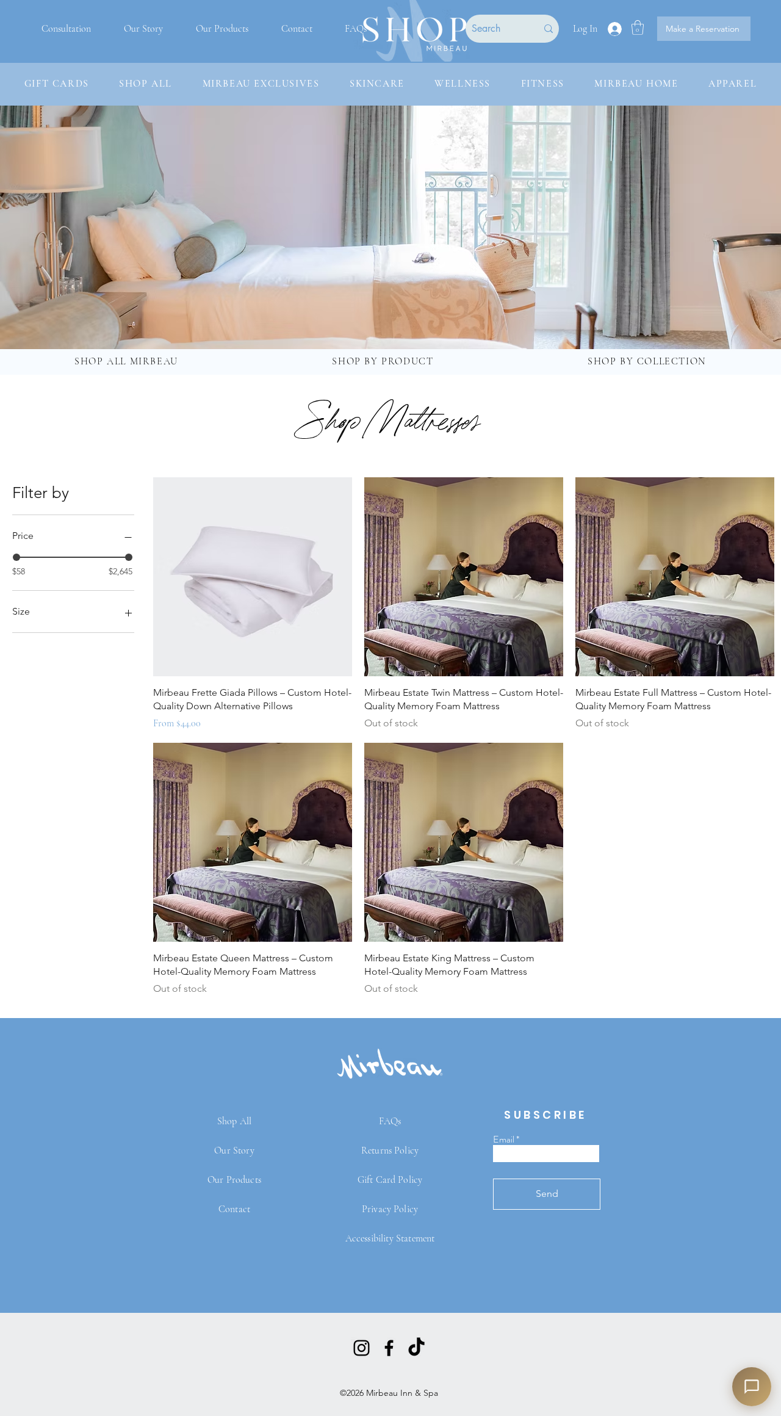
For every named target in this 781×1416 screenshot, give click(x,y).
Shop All (234, 1121)
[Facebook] (389, 1348)
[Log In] (614, 29)
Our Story (234, 1150)
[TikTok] (416, 1348)
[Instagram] (361, 1348)
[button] (638, 27)
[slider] (16, 557)
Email (503, 1139)
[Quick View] (252, 576)
